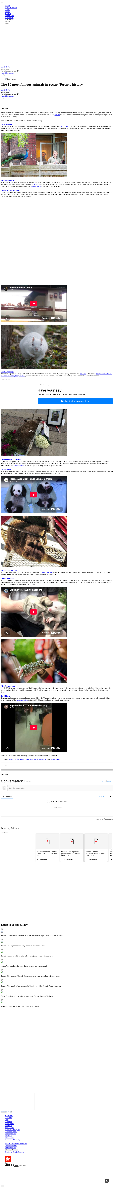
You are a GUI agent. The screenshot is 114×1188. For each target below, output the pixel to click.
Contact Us (9, 1116)
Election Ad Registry (12, 1130)
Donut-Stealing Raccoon (10, 190)
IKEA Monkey (6, 124)
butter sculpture (19, 465)
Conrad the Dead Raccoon (11, 459)
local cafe (83, 374)
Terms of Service (11, 1132)
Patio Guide (9, 16)
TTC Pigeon (5, 696)
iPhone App (9, 1128)
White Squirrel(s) (7, 372)
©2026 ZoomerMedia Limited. (16, 1144)
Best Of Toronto (11, 8)
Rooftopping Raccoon (9, 570)
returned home (36, 186)
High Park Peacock (8, 180)
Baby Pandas (6, 469)
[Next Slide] (111, 849)
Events (7, 12)
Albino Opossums (7, 578)
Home (7, 6)
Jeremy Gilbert (13, 759)
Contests (8, 14)
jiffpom (57, 115)
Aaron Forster (25, 759)
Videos (7, 10)
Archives (8, 1122)
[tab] (7, 796)
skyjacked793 (42, 759)
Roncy (36, 184)
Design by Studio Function (14, 1152)
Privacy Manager (11, 1150)
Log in (104, 781)
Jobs (6, 1120)
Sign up (109, 781)
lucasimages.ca (55, 759)
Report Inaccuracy (7, 73)
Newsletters (9, 1124)
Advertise (8, 1118)
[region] (57, 800)
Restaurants (9, 18)
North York (65, 126)
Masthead (8, 1126)
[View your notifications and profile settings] (111, 796)
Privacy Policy (10, 1134)
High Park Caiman (8, 686)
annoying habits (22, 700)
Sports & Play (6, 67)
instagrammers (47, 572)
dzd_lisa (33, 759)
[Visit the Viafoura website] (108, 819)
